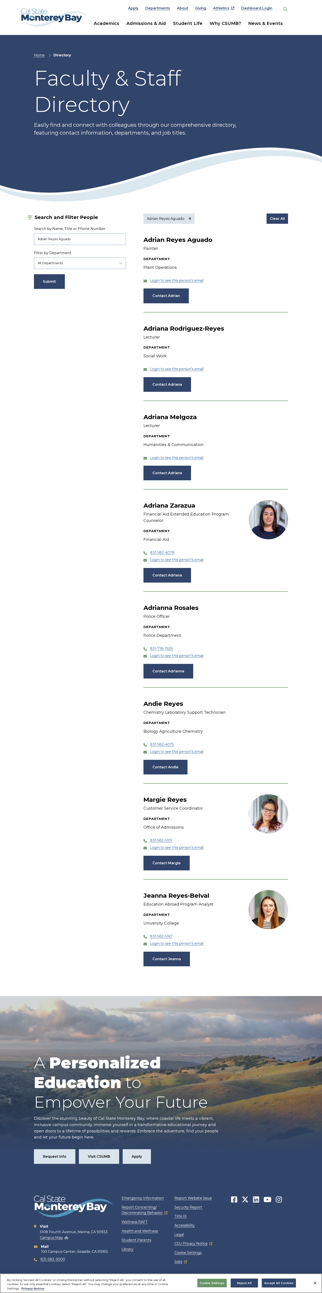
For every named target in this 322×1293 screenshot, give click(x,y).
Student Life (187, 23)
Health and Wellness (140, 1231)
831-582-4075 (162, 744)
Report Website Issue (193, 1198)
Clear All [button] (277, 219)
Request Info (54, 1156)
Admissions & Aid (146, 23)
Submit (49, 281)
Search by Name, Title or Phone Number (70, 229)
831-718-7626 (161, 648)
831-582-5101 (161, 840)
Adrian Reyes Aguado (166, 219)
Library (127, 1249)
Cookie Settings (188, 1253)
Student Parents (136, 1240)
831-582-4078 (162, 552)
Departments (157, 8)
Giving (200, 8)
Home (39, 55)
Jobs (178, 1262)
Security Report (188, 1207)
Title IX (180, 1216)
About (182, 8)
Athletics (221, 8)
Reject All (244, 1282)
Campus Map (51, 1238)
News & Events (265, 23)
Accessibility (184, 1225)
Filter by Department (52, 253)
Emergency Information (143, 1198)
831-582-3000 (53, 1259)
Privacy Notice (32, 1288)
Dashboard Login (256, 8)
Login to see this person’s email (177, 280)
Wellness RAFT (135, 1222)
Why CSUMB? (225, 23)
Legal (179, 1234)
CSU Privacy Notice (191, 1243)
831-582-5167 (161, 936)
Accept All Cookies (279, 1282)
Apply (133, 8)
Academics (106, 23)
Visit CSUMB (99, 1156)
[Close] (315, 1283)
